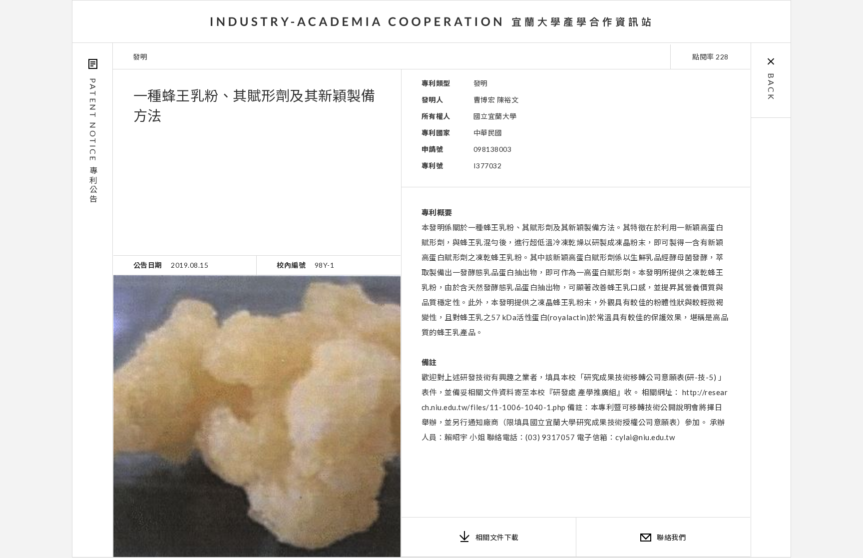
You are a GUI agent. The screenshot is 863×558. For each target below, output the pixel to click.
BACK (771, 87)
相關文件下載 (497, 537)
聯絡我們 (671, 537)
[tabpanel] (257, 416)
